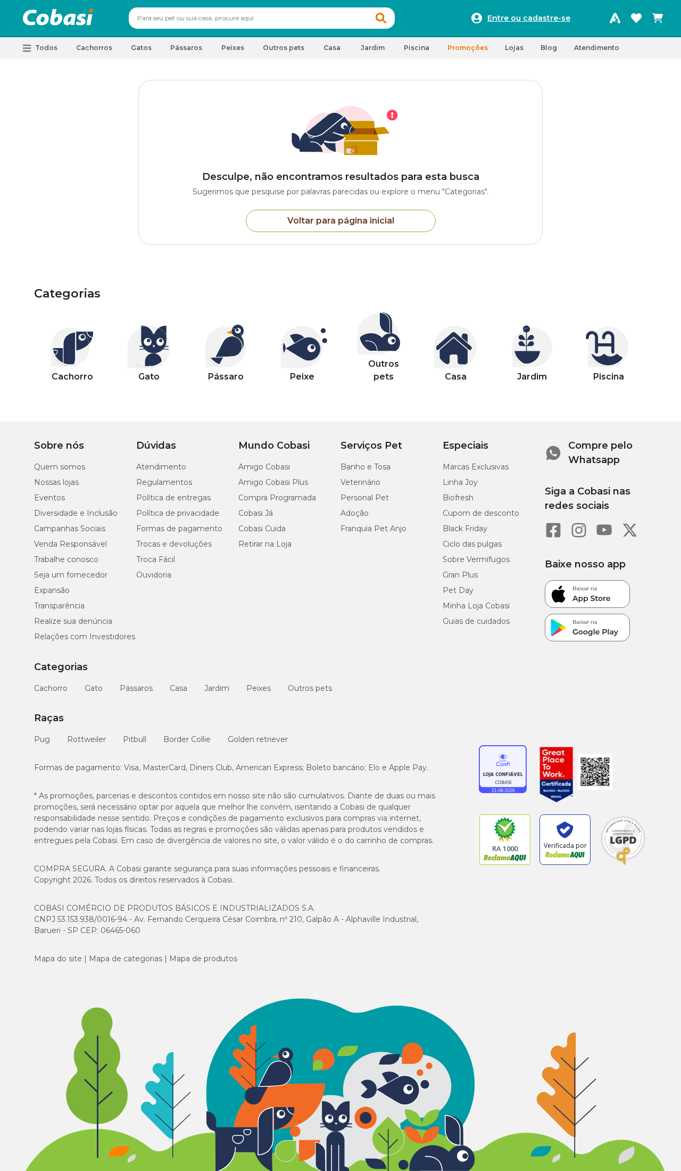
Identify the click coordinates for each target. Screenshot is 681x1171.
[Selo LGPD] (623, 865)
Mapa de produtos (203, 958)
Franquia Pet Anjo (373, 528)
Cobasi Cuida (262, 528)
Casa (178, 688)
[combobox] (262, 18)
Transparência (59, 606)
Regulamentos (164, 482)
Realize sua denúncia (73, 621)
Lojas (514, 48)
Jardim (216, 688)
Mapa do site (58, 958)
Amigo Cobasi (264, 467)
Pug (42, 739)
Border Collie (187, 739)
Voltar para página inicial (340, 221)
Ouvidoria (153, 575)
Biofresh (458, 497)
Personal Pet (364, 497)
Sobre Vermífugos (476, 559)
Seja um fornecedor (70, 575)
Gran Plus (460, 575)
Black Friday (465, 528)
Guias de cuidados (476, 621)
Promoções (467, 48)
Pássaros (136, 688)
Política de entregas (173, 497)
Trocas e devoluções (174, 544)
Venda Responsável (70, 544)
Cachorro (51, 688)
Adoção (354, 513)
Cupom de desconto (481, 513)
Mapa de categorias (125, 958)
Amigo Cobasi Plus (273, 482)
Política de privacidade (177, 513)
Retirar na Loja (265, 544)
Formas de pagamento (179, 528)
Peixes (258, 688)
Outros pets (310, 688)
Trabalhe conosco (66, 559)
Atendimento (596, 48)
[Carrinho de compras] (657, 18)
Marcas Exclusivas (476, 467)
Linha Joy (460, 482)
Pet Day (458, 590)
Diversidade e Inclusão (76, 513)
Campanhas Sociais (69, 528)
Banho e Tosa (365, 467)
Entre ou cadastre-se (528, 18)
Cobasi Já (255, 513)
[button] (381, 18)
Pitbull (134, 739)
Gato (94, 688)
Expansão (52, 590)
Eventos (49, 497)
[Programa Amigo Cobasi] (615, 18)
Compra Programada (277, 497)
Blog (549, 48)
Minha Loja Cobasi (476, 606)
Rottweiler (86, 739)
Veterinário (360, 482)
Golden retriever (258, 739)
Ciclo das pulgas (472, 544)
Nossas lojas (56, 482)
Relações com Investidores (84, 636)
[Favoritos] (636, 18)
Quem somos (59, 467)
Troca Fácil (155, 559)
